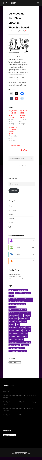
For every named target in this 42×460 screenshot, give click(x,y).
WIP (10, 227)
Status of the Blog (22, 336)
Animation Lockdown (21, 290)
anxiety (11, 293)
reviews (11, 330)
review (29, 327)
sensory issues (13, 333)
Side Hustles (24, 333)
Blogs (10, 206)
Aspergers (27, 293)
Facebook (22, 313)
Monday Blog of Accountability (12, 415)
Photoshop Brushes (15, 276)
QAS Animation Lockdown (17, 327)
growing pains (13, 316)
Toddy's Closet (13, 342)
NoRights (9, 3)
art (16, 293)
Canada (11, 304)
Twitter (22, 342)
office (24, 321)
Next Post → (25, 150)
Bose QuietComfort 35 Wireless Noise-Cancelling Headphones (20, 300)
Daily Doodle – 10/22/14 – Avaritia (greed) (13, 130)
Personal (11, 218)
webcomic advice (14, 345)
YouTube (23, 351)
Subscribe (14, 191)
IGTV (21, 316)
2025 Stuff (6, 391)
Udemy (28, 342)
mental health (13, 318)
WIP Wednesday (14, 351)
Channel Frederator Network (17, 310)
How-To (11, 214)
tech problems (19, 339)
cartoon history (20, 304)
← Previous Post (14, 145)
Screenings (27, 330)
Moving (11, 321)
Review (11, 223)
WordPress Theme (21, 452)
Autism (11, 296)
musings (18, 321)
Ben (26, 31)
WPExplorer (26, 454)
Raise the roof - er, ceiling (16, 279)
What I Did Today (14, 348)
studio (11, 339)
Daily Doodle (12, 210)
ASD (20, 293)
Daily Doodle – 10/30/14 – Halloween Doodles (23, 114)
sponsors (12, 336)
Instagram (27, 316)
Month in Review (24, 318)
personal (12, 324)
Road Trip (19, 330)
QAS (18, 324)
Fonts (28, 313)
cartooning (12, 307)
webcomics (25, 345)
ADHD (11, 290)
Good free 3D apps (14, 274)
